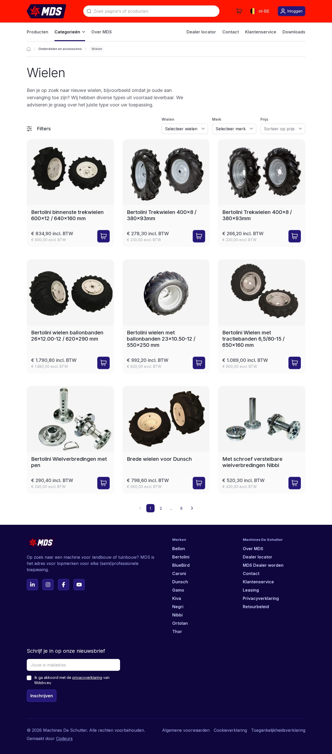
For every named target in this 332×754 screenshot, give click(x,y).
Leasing (251, 590)
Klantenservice (258, 581)
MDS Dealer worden (263, 565)
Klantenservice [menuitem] (260, 31)
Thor (177, 631)
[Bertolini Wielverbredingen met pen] (70, 440)
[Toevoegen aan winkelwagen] (103, 236)
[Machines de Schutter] (29, 49)
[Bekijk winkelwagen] (239, 11)
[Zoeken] (89, 11)
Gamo (178, 590)
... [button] (171, 508)
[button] (192, 508)
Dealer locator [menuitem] (201, 31)
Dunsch (180, 581)
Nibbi (177, 614)
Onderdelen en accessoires (60, 49)
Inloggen (294, 11)
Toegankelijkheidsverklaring (278, 730)
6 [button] (181, 508)
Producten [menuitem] (37, 31)
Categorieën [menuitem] (67, 31)
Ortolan (180, 623)
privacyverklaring (87, 677)
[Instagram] (48, 584)
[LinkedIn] (32, 584)
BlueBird (181, 565)
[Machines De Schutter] (46, 11)
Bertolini (180, 556)
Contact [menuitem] (230, 31)
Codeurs (64, 738)
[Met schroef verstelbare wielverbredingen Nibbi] (261, 440)
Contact (251, 573)
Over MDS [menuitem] (101, 31)
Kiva (176, 598)
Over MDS (253, 548)
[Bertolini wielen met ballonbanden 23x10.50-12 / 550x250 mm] (166, 316)
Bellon (178, 548)
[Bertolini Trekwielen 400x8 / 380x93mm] (166, 193)
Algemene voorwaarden (186, 730)
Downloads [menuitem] (293, 31)
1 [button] (150, 508)
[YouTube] (79, 584)
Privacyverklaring (261, 598)
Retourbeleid (256, 606)
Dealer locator (257, 556)
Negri (177, 606)
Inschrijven (41, 695)
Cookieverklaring (230, 730)
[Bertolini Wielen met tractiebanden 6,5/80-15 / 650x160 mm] (261, 316)
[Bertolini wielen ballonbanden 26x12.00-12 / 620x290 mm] (70, 316)
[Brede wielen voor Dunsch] (166, 440)
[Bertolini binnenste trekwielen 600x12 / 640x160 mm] (70, 193)
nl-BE (264, 11)
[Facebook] (63, 584)
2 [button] (161, 508)
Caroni (179, 573)
